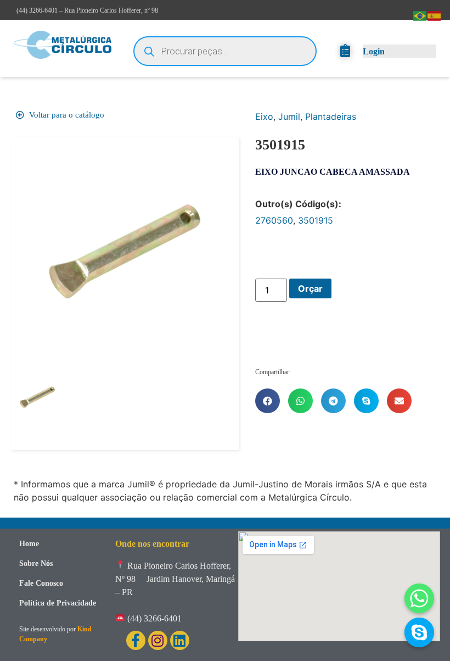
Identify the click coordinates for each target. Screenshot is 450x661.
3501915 (315, 220)
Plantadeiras (330, 116)
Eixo (264, 116)
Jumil (289, 116)
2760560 (274, 220)
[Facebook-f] (135, 640)
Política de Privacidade (57, 603)
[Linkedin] (179, 640)
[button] (267, 400)
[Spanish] (435, 14)
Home (29, 544)
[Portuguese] (420, 14)
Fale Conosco (41, 583)
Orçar (310, 288)
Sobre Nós (36, 563)
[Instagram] (157, 640)
